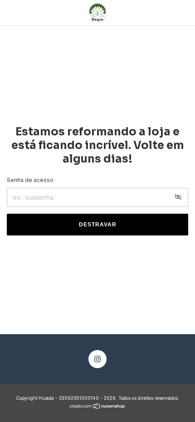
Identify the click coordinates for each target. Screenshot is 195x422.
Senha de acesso (30, 180)
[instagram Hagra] (97, 359)
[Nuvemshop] (97, 407)
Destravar (98, 224)
